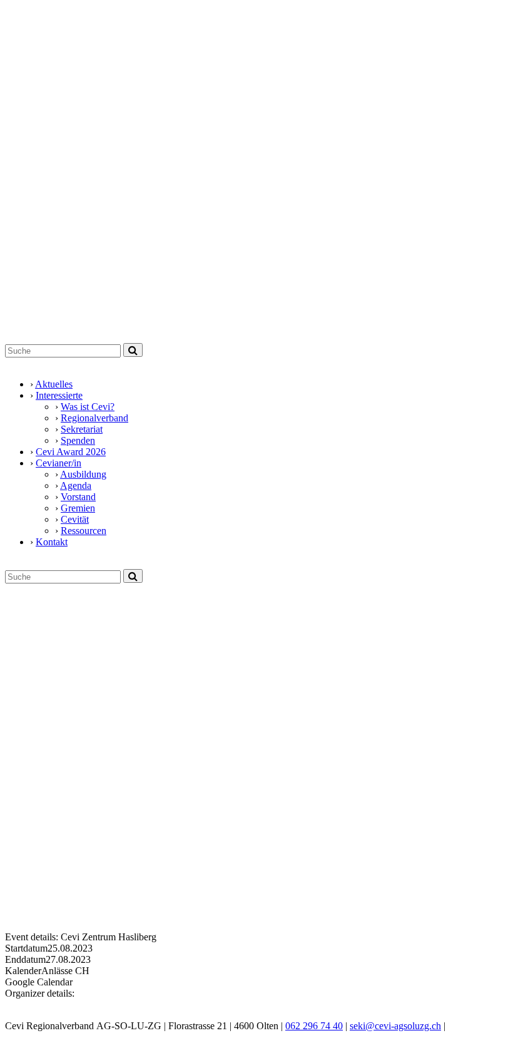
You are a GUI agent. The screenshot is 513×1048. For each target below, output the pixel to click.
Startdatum (26, 948)
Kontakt (52, 542)
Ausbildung (83, 474)
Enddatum (25, 959)
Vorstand (78, 496)
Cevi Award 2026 (71, 451)
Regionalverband (94, 418)
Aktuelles (54, 384)
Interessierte (59, 395)
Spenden (78, 440)
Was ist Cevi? (87, 406)
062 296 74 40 (314, 1025)
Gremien (78, 508)
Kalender (23, 970)
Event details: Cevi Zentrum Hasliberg (80, 937)
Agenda (75, 485)
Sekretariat (82, 429)
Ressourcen (83, 530)
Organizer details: (39, 993)
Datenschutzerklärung (48, 1037)
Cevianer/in (58, 463)
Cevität (75, 519)
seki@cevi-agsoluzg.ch (395, 1025)
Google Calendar (39, 982)
